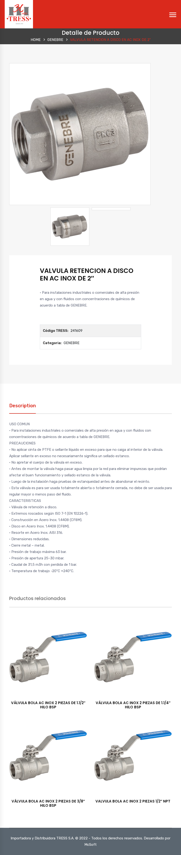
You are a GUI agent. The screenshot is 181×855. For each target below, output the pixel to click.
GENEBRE (55, 40)
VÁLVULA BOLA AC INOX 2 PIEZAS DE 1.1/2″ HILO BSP (48, 705)
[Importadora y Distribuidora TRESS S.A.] (19, 14)
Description (22, 405)
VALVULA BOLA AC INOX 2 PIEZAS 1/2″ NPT (132, 801)
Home (36, 40)
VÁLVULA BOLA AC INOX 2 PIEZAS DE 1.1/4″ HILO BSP (133, 705)
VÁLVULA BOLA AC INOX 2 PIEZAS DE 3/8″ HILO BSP (48, 803)
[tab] (22, 408)
